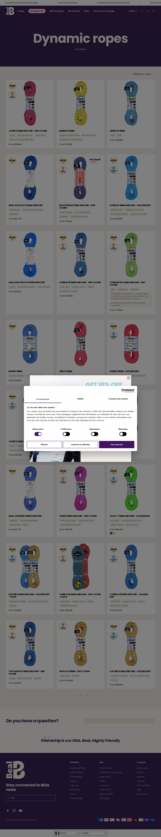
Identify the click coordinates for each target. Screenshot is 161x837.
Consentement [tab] (42, 399)
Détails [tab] (80, 399)
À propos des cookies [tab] (118, 399)
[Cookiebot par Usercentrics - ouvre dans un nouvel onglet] (123, 390)
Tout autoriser (117, 444)
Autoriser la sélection (80, 444)
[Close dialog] (128, 378)
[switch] (66, 434)
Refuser (44, 444)
